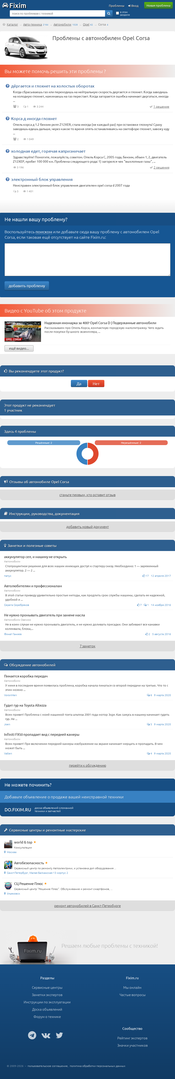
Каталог (12, 24)
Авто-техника (32, 24)
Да (79, 383)
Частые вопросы (132, 994)
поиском (44, 231)
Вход (135, 6)
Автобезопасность (29, 863)
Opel (86, 24)
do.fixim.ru (18, 809)
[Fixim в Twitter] (59, 1035)
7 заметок (87, 645)
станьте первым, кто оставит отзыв (87, 494)
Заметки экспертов (47, 994)
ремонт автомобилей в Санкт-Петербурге (87, 905)
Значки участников (132, 1045)
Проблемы (116, 6)
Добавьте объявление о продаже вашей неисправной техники (64, 796)
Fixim (17, 5)
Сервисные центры (47, 987)
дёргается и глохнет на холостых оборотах (52, 85)
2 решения (161, 167)
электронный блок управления (42, 179)
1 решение (161, 106)
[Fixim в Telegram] (32, 1035)
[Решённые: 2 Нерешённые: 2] (87, 466)
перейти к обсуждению (87, 765)
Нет (96, 383)
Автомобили (62, 24)
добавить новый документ (87, 526)
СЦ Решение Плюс (28, 883)
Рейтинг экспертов (132, 1037)
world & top (23, 842)
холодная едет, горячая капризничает (48, 151)
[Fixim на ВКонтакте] (45, 1035)
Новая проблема (158, 5)
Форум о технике (47, 1016)
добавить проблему (27, 285)
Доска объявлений (47, 1009)
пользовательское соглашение (48, 1066)
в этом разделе (125, 13)
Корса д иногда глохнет (34, 118)
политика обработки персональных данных (97, 1066)
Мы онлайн (132, 987)
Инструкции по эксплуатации (47, 1002)
